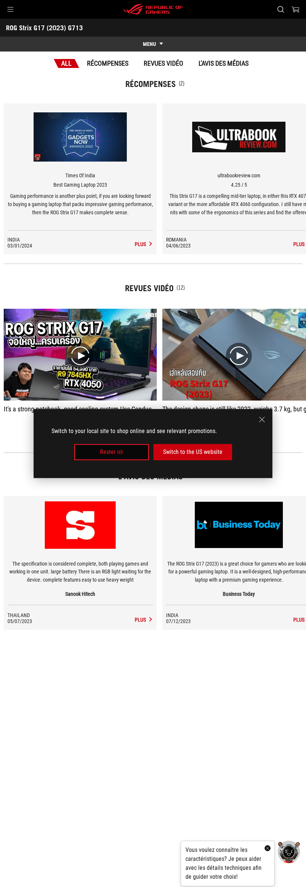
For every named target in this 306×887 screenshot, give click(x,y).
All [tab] (66, 63)
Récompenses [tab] (107, 63)
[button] (10, 9)
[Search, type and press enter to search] (280, 9)
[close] (261, 419)
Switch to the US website (192, 451)
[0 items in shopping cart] (295, 9)
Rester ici (111, 451)
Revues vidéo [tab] (163, 63)
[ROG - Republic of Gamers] (153, 9)
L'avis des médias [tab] (224, 63)
